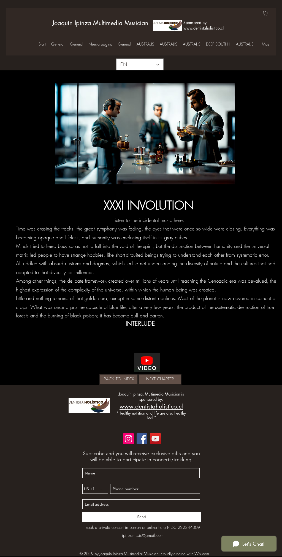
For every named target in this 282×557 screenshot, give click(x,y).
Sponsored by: (195, 22)
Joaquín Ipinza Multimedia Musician (100, 23)
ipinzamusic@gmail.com (143, 535)
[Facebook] (142, 438)
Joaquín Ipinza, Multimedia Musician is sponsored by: (151, 396)
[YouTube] (155, 438)
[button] (265, 13)
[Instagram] (128, 438)
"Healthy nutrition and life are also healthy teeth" (151, 415)
